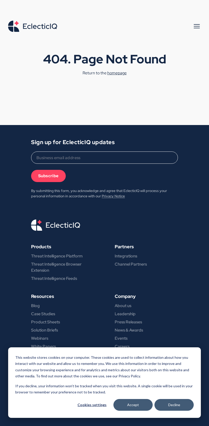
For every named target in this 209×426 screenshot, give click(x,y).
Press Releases (128, 322)
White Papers (43, 346)
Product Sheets (45, 322)
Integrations (126, 256)
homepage (117, 73)
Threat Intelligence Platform (57, 256)
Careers (122, 346)
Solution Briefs (44, 330)
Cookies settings (92, 405)
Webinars (39, 338)
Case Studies (43, 314)
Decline (174, 405)
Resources (42, 296)
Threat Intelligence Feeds (54, 278)
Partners (124, 247)
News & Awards (129, 330)
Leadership (125, 314)
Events (121, 338)
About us (123, 305)
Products (41, 247)
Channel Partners (131, 264)
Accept (133, 405)
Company (125, 296)
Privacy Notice (113, 196)
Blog (35, 305)
